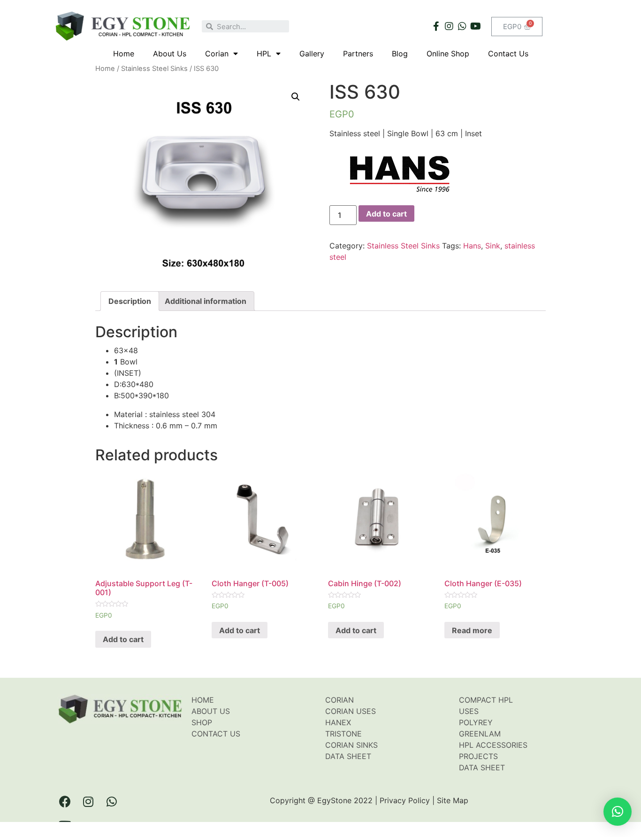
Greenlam (480, 733)
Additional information (205, 301)
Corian (217, 53)
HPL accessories (493, 745)
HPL (264, 53)
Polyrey (476, 722)
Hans (472, 245)
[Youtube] (475, 26)
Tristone (343, 733)
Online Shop (448, 53)
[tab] (129, 301)
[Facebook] (64, 802)
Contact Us (508, 53)
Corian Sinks (351, 745)
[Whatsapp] (462, 26)
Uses (469, 711)
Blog (400, 53)
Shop (201, 722)
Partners (358, 53)
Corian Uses (350, 711)
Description (129, 301)
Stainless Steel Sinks (154, 68)
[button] (617, 812)
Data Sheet (348, 756)
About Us (169, 53)
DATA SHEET (482, 767)
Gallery (311, 53)
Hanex (338, 722)
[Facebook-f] (436, 26)
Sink (492, 245)
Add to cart (386, 213)
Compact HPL (486, 700)
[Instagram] (449, 26)
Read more (472, 630)
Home (123, 53)
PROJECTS (478, 756)
